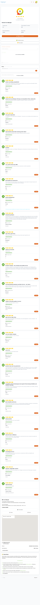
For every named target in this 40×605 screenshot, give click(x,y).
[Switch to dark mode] (33, 2)
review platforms (29, 564)
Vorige (4, 577)
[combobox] (20, 68)
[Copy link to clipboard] (31, 2)
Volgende (35, 577)
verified (4, 569)
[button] (20, 573)
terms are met (20, 562)
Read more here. (23, 570)
